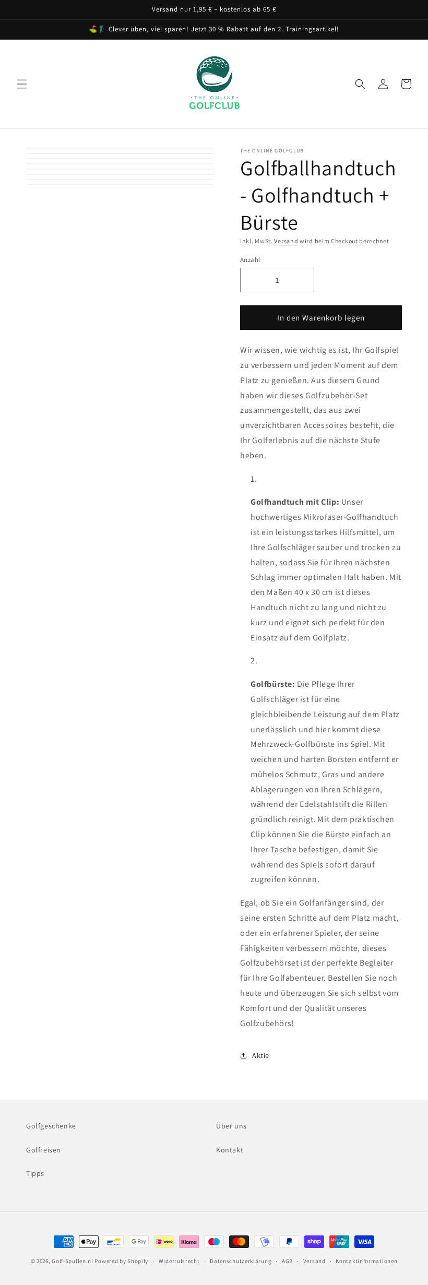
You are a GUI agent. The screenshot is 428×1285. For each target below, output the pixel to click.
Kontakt (229, 1150)
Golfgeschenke (51, 1126)
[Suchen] (360, 84)
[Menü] (21, 84)
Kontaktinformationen (366, 1261)
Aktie (260, 1055)
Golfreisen (43, 1150)
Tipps (35, 1173)
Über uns (231, 1126)
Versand (286, 241)
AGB (287, 1261)
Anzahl (250, 259)
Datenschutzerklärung (240, 1261)
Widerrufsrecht (179, 1261)
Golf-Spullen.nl (73, 1261)
